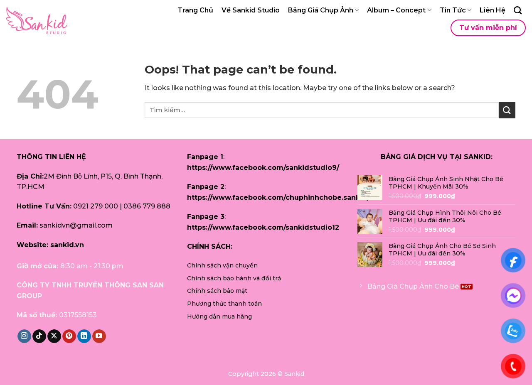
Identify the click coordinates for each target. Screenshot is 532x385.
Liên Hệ (492, 10)
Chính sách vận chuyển (222, 265)
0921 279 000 (95, 206)
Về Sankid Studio (251, 10)
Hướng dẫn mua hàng (219, 316)
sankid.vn (67, 245)
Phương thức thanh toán (224, 303)
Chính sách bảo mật (217, 290)
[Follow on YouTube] (99, 336)
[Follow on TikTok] (39, 336)
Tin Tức (453, 10)
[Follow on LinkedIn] (84, 336)
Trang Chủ (195, 10)
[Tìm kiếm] (518, 10)
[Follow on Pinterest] (69, 336)
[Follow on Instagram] (24, 336)
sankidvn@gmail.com (76, 225)
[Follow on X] (54, 336)
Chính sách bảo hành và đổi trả (234, 278)
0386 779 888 (146, 206)
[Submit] (507, 110)
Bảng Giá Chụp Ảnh (320, 10)
